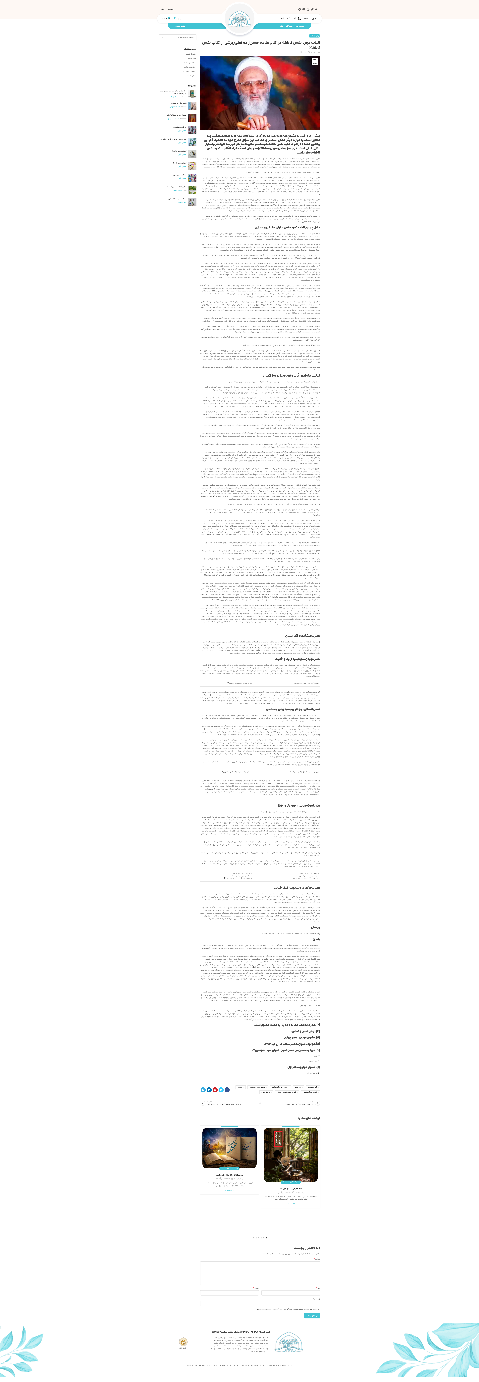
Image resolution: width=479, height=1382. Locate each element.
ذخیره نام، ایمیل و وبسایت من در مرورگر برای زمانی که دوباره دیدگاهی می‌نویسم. (286, 1309)
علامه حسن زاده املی (257, 1087)
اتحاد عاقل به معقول (178, 103)
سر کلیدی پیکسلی (179, 127)
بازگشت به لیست (260, 1103)
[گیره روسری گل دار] (192, 166)
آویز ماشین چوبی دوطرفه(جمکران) (173, 139)
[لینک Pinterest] (300, 9)
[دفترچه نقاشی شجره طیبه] (192, 190)
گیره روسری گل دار (179, 163)
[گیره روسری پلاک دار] (192, 154)
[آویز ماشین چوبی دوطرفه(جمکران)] (192, 142)
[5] (318, 1044)
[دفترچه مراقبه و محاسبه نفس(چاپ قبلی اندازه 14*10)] (192, 94)
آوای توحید (312, 1087)
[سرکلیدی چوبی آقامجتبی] (192, 202)
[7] (310, 878)
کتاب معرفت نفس (310, 1092)
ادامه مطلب (291, 1204)
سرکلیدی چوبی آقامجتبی (177, 199)
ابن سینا (298, 1087)
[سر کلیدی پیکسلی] (192, 130)
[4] (318, 1038)
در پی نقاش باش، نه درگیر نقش (229, 1175)
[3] (214, 496)
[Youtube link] (304, 9)
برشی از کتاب (314, 36)
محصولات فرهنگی (189, 71)
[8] (241, 878)
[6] (318, 1050)
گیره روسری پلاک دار (179, 151)
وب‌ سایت (316, 1299)
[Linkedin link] (209, 1089)
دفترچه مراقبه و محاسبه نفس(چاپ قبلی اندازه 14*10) (173, 92)
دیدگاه (317, 1259)
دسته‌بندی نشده (190, 63)
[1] (273, 269)
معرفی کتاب (286, 1182)
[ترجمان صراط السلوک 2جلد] (192, 118)
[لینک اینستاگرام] (308, 9)
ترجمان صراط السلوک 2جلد (176, 115)
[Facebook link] (316, 9)
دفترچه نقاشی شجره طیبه (176, 187)
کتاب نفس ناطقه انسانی (286, 1092)
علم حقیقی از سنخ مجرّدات (291, 1188)
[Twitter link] (312, 9)
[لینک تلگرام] (203, 1089)
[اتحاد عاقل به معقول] (192, 106)
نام (318, 1288)
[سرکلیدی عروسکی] (192, 178)
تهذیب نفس (191, 58)
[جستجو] (181, 18)
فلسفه (240, 1087)
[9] (225, 878)
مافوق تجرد (265, 1092)
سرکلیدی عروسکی (179, 175)
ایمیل (256, 1288)
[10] (254, 967)
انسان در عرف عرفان (280, 1087)
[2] (211, 436)
